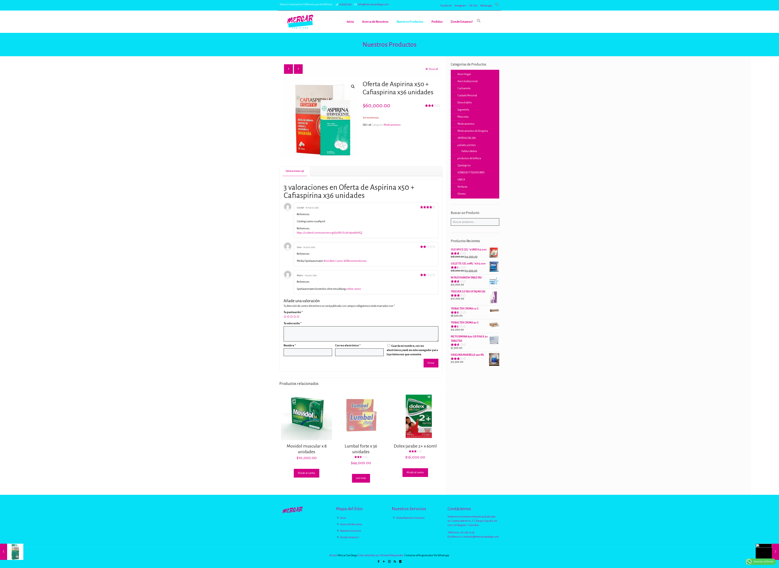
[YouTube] (384, 561)
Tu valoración (292, 323)
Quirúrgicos (464, 165)
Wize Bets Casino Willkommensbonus (345, 261)
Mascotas (463, 116)
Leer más (361, 478)
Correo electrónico (347, 345)
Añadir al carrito (306, 473)
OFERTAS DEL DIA (466, 138)
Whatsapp (486, 5)
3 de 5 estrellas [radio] (291, 316)
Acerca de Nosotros (351, 524)
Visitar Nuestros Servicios (410, 517)
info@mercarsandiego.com (373, 4)
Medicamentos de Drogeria (472, 131)
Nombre (290, 345)
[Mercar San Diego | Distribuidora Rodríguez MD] (300, 22)
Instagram (460, 5)
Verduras (462, 186)
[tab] (295, 171)
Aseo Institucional (467, 81)
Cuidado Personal (467, 95)
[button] (497, 5)
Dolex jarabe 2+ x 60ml (415, 446)
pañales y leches (466, 145)
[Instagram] (389, 561)
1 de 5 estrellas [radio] (285, 316)
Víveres (461, 193)
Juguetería (463, 109)
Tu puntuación (293, 312)
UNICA (461, 179)
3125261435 (345, 4)
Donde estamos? (349, 537)
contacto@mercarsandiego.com (481, 536)
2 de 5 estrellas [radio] (288, 316)
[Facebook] (378, 561)
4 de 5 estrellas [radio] (294, 316)
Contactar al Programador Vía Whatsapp (426, 555)
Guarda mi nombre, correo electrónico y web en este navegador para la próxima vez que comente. (412, 350)
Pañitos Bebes (469, 151)
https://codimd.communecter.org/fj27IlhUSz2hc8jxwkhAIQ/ (329, 232)
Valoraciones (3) (295, 171)
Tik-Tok (473, 5)
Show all (433, 69)
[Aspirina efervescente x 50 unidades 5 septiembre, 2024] (11, 552)
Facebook (446, 5)
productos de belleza (469, 158)
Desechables (464, 102)
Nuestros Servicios (350, 530)
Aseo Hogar (464, 74)
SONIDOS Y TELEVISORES (471, 172)
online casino (353, 289)
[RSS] (395, 561)
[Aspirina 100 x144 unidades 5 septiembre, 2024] (767, 552)
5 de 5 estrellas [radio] (298, 316)
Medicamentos (392, 124)
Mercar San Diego (347, 555)
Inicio (343, 517)
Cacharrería (463, 88)
